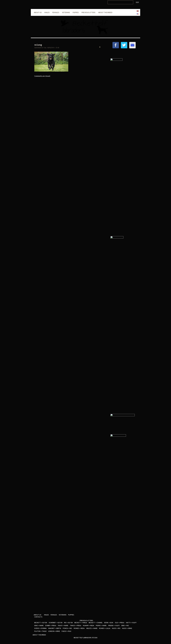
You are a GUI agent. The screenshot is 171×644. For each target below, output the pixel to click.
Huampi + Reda (88, 625)
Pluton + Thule (40, 631)
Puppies (76, 12)
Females (55, 12)
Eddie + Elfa (108, 622)
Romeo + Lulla (104, 628)
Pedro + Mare (101, 625)
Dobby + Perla (50, 625)
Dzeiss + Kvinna (40, 628)
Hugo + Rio (116, 628)
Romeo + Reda (79, 628)
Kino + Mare (39, 625)
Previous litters (88, 12)
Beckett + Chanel (95, 622)
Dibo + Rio (125, 625)
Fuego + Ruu (66, 631)
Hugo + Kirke (127, 628)
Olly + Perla (119, 622)
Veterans (66, 12)
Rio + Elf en (68, 622)
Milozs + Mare (91, 628)
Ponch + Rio (67, 628)
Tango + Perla (75, 625)
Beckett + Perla (80, 622)
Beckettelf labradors (83, 637)
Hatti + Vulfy (131, 622)
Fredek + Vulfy (114, 625)
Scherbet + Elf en (55, 622)
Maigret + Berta (54, 628)
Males (47, 12)
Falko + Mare (63, 625)
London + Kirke (54, 631)
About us (38, 12)
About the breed (105, 12)
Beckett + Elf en (40, 622)
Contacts (38, 617)
